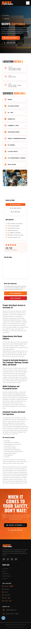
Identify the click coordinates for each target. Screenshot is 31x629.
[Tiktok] (7, 559)
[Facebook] (3, 559)
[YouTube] (16, 559)
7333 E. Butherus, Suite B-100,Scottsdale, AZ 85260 (14, 69)
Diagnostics (11, 444)
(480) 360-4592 (12, 77)
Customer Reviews (6, 576)
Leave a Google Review (15, 293)
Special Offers (5, 573)
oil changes (11, 347)
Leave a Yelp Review (15, 298)
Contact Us (4, 578)
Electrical (6, 448)
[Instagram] (12, 559)
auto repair (6, 288)
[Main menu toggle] (27, 3)
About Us (4, 571)
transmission (17, 351)
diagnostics (9, 351)
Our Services (5, 568)
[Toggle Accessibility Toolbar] (3, 618)
